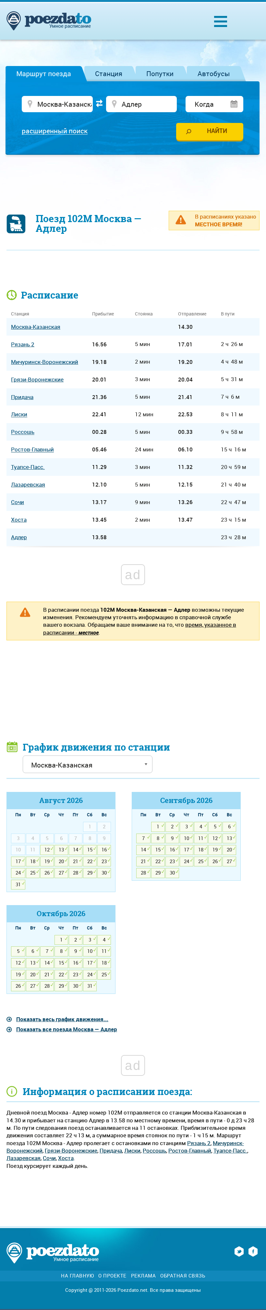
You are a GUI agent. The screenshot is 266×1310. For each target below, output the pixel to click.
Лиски (132, 1150)
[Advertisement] (133, 179)
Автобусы (214, 73)
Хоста (66, 1158)
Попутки (160, 73)
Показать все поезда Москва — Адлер (66, 1029)
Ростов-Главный (189, 1150)
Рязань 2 (199, 1143)
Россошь (154, 1150)
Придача (111, 1150)
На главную (77, 1276)
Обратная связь (182, 1276)
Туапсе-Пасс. (230, 1150)
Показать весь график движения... (62, 1019)
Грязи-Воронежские (71, 1150)
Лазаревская (23, 1158)
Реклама (143, 1276)
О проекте (112, 1276)
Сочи (49, 1158)
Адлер (19, 537)
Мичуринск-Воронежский (44, 362)
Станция (108, 73)
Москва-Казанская (35, 326)
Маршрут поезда (43, 73)
